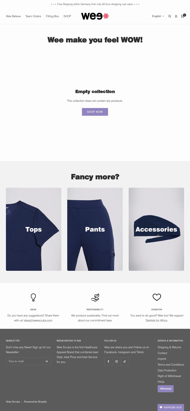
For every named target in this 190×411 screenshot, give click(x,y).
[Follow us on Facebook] (108, 361)
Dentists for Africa (156, 320)
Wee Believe (13, 16)
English (156, 16)
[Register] (46, 361)
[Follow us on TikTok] (125, 361)
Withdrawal (165, 388)
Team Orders (33, 16)
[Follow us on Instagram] (117, 361)
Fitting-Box (52, 16)
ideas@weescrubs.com (38, 320)
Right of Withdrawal (169, 376)
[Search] (169, 16)
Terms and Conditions (171, 364)
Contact (162, 353)
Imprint (162, 358)
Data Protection (167, 370)
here (109, 320)
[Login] (176, 16)
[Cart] (182, 16)
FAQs (161, 381)
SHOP (67, 16)
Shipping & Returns (169, 347)
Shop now (95, 111)
